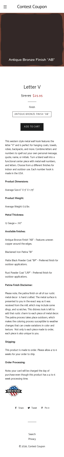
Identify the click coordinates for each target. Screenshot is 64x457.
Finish (32, 107)
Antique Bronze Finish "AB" (32, 114)
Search (32, 434)
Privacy (32, 439)
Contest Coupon (36, 446)
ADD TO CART (32, 127)
